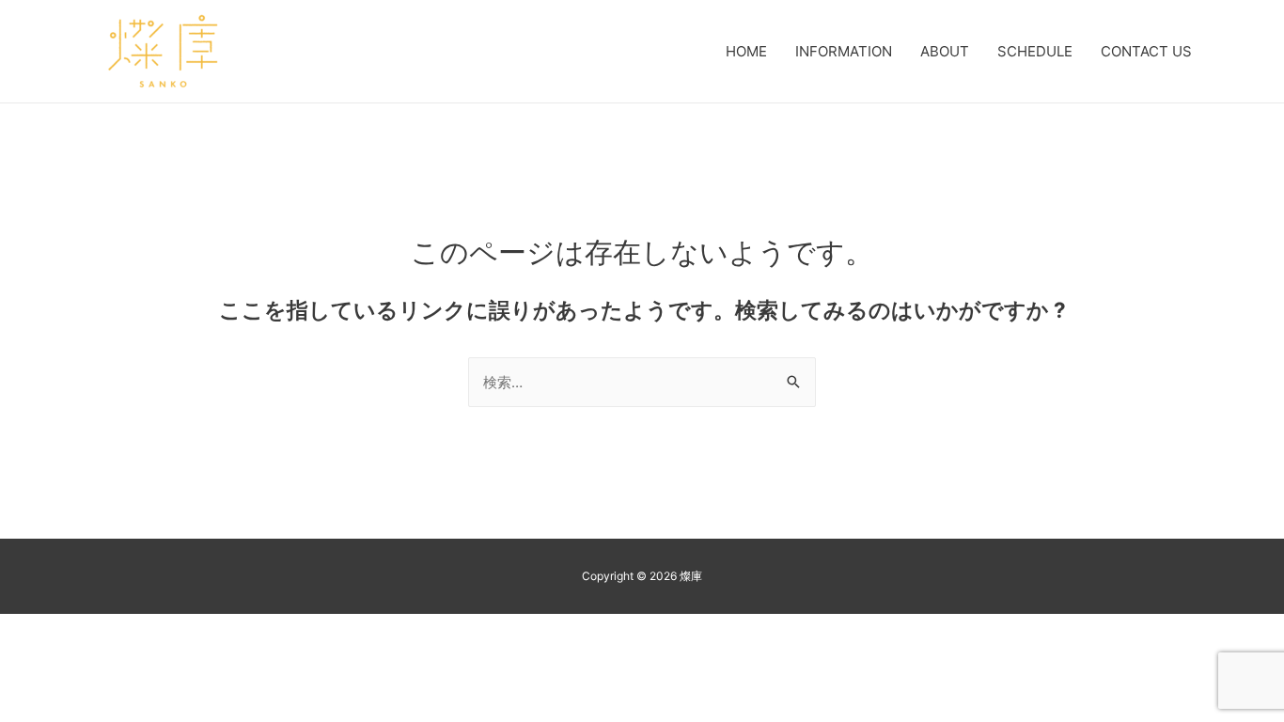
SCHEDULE (1035, 51)
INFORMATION (843, 51)
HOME (746, 51)
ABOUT (944, 51)
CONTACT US (1146, 51)
